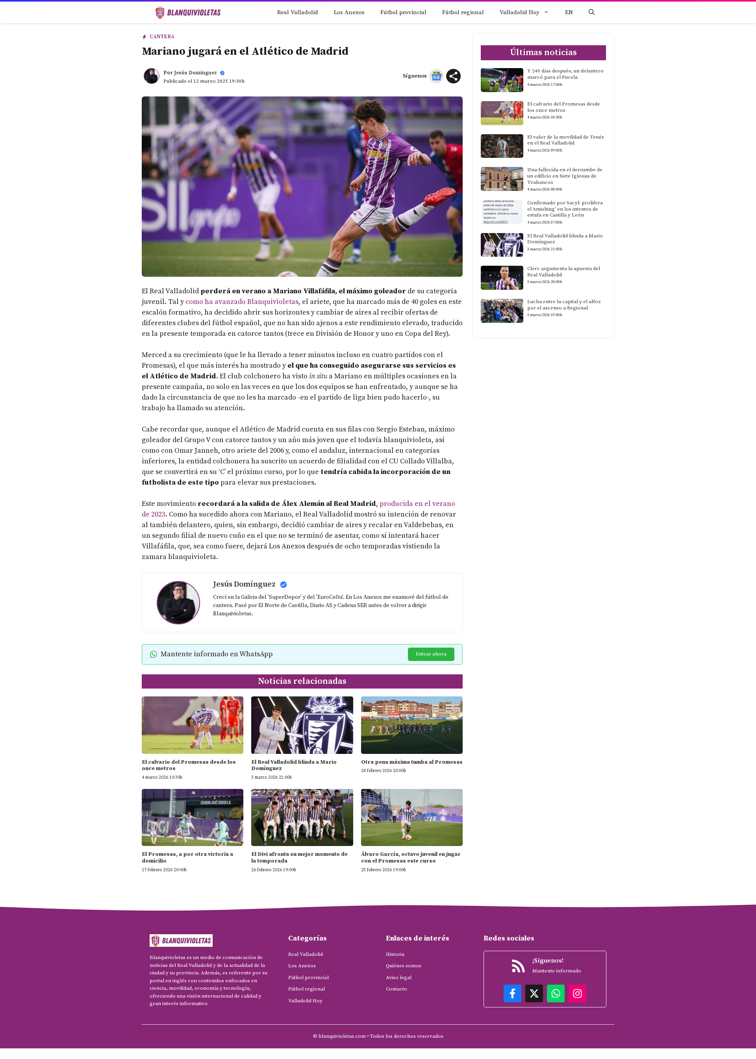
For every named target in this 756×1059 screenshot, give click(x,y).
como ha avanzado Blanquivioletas (241, 301)
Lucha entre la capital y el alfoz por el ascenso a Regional (564, 304)
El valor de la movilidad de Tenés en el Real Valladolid (565, 140)
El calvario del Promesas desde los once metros (189, 765)
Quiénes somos (403, 966)
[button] (591, 12)
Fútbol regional (463, 12)
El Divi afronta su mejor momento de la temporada (299, 858)
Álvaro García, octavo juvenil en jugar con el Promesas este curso (411, 858)
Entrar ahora (431, 654)
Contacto (396, 989)
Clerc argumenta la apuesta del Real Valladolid (563, 271)
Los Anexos (349, 12)
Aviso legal (398, 977)
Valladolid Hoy (519, 12)
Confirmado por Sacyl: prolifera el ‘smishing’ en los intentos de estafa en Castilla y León (565, 209)
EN (569, 12)
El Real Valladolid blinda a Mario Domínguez (294, 765)
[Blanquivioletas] (188, 12)
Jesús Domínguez (195, 73)
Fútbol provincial (403, 12)
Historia (395, 954)
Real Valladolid (297, 12)
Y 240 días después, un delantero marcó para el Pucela (565, 74)
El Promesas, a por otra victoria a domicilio (187, 858)
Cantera (162, 36)
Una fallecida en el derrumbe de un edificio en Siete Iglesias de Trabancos (564, 176)
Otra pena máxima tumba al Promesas (412, 762)
